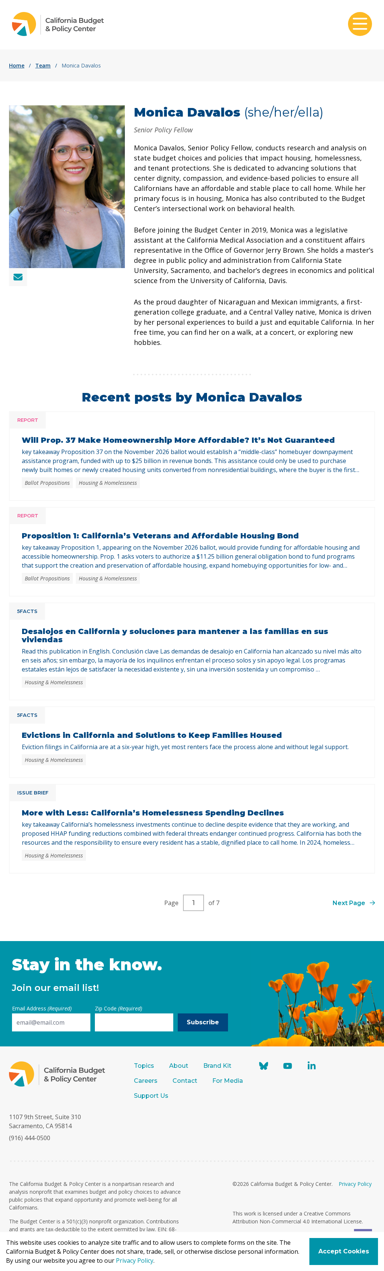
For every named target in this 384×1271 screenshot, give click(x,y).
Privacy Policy (355, 1183)
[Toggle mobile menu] (360, 24)
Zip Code (118, 1008)
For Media (227, 1080)
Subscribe (203, 1022)
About (178, 1065)
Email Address (42, 1008)
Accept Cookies (343, 1251)
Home (16, 65)
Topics (144, 1065)
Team (43, 65)
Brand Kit (217, 1065)
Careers (146, 1080)
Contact (184, 1080)
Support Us (152, 1095)
